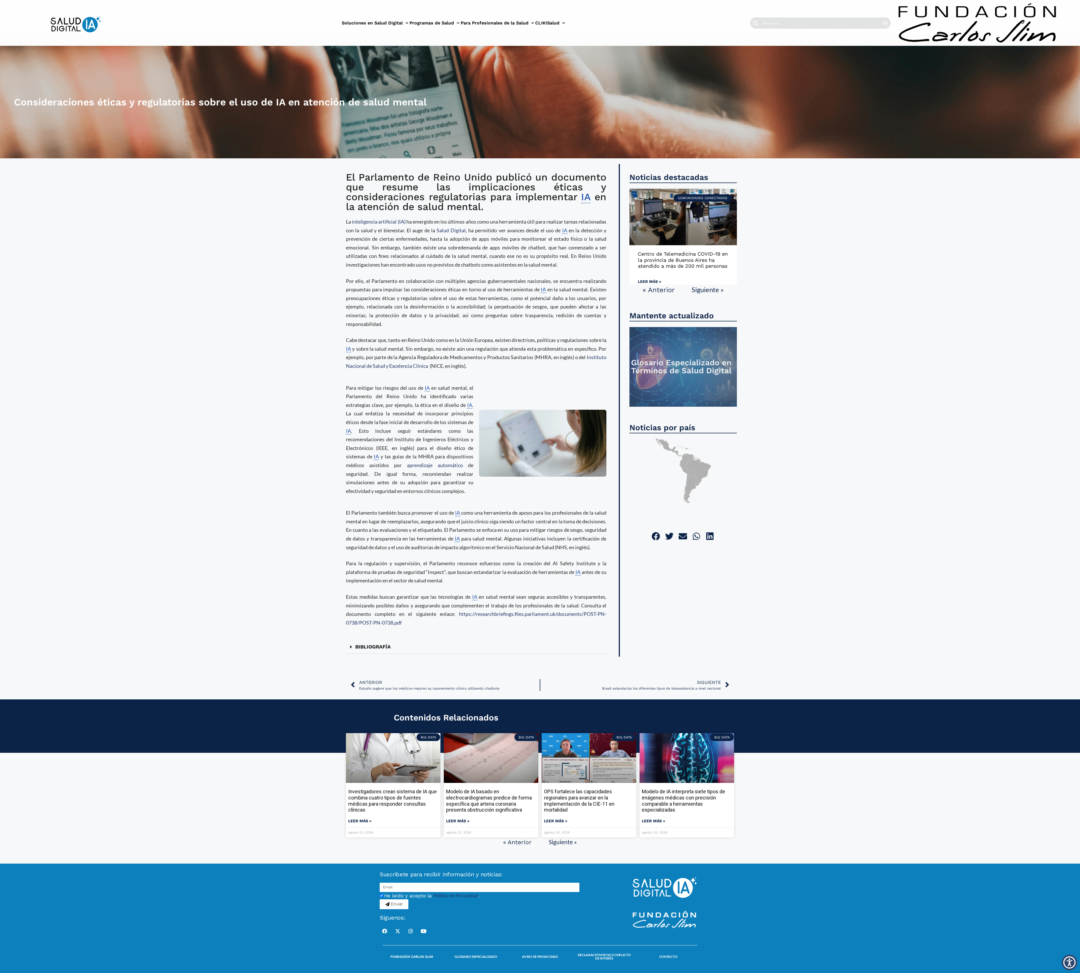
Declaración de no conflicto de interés (604, 956)
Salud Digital (450, 230)
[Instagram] (411, 931)
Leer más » (649, 281)
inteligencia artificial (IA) (378, 222)
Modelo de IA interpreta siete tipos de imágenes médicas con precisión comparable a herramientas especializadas (683, 801)
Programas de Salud (432, 23)
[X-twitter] (398, 931)
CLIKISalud (547, 23)
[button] (476, 647)
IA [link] (585, 197)
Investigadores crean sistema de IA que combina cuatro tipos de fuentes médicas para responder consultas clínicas (392, 801)
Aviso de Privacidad (540, 956)
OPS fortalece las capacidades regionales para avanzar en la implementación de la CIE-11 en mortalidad (579, 801)
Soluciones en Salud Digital (372, 23)
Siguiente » (708, 289)
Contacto (668, 956)
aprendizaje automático (435, 465)
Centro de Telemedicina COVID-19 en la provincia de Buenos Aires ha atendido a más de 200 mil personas (683, 260)
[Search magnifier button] (756, 23)
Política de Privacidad (455, 895)
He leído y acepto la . (432, 895)
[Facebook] (385, 931)
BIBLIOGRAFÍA (373, 647)
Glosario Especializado (475, 956)
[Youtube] (423, 931)
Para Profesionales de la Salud (494, 23)
